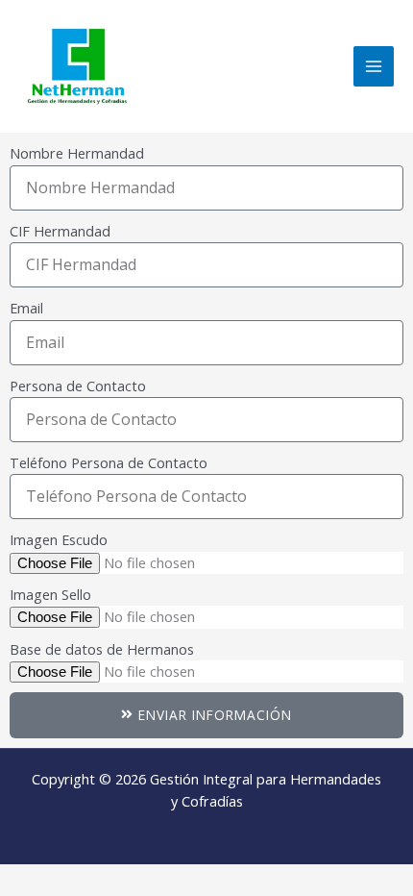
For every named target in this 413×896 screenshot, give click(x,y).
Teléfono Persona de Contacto (108, 462)
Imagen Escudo (59, 539)
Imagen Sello (50, 594)
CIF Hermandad (60, 230)
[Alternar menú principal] (373, 66)
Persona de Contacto (78, 385)
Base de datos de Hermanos (102, 649)
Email (26, 307)
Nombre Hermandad (77, 152)
